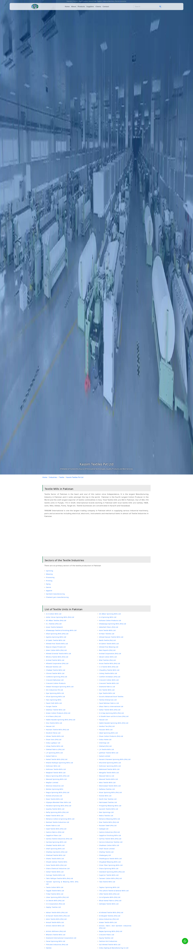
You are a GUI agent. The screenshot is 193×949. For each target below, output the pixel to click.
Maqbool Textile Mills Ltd (55, 773)
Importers (69, 1)
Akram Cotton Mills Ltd (108, 657)
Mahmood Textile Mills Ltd (109, 769)
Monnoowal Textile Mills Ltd (110, 786)
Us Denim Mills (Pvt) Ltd (55, 900)
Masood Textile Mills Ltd (108, 779)
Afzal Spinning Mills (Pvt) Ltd (57, 634)
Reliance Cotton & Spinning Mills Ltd (60, 819)
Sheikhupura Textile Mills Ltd (110, 859)
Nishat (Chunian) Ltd (54, 796)
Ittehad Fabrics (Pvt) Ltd (55, 749)
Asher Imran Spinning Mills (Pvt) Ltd (60, 617)
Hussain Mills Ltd (105, 730)
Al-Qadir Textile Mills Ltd (55, 640)
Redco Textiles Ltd (106, 816)
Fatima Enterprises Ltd (108, 700)
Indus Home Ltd (105, 739)
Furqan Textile (51, 706)
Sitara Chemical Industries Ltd (58, 868)
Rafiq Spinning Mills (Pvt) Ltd (57, 812)
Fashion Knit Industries (108, 941)
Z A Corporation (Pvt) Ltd (55, 904)
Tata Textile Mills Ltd (107, 882)
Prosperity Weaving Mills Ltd (110, 806)
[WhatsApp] (185, 941)
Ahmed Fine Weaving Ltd (108, 647)
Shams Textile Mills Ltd (55, 859)
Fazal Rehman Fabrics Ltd (109, 703)
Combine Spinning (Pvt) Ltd (56, 677)
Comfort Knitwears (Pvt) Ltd (109, 677)
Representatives (83, 1)
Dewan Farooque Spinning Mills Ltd (59, 687)
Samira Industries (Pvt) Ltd (109, 832)
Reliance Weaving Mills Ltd (109, 819)
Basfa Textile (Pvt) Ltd (107, 640)
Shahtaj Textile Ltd (106, 852)
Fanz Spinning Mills (53, 700)
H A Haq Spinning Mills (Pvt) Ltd (111, 713)
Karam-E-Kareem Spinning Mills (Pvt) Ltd (114, 759)
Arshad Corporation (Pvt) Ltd (110, 653)
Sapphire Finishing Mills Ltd (110, 835)
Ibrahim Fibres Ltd (53, 733)
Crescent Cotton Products (56, 683)
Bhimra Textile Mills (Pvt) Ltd (57, 657)
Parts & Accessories (120, 1)
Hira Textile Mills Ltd (54, 723)
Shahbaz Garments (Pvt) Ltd (56, 852)
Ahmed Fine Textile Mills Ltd (57, 644)
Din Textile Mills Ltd (106, 690)
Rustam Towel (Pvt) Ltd (108, 825)
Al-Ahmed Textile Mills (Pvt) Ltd (111, 912)
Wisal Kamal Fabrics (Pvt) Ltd (110, 900)
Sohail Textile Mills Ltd (55, 872)
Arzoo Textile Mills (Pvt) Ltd (109, 663)
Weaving (49, 574)
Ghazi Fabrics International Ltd (111, 706)
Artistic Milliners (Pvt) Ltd (56, 931)
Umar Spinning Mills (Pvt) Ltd (57, 897)
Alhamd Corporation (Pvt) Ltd (57, 663)
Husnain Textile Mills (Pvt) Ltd (57, 730)
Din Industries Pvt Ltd (54, 690)
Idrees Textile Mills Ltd (55, 736)
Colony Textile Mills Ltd (108, 673)
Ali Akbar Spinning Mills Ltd (110, 614)
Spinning (49, 571)
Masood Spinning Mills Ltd (56, 779)
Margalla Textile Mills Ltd (109, 773)
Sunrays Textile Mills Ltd (55, 875)
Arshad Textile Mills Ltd (55, 660)
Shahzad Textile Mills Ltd (55, 855)
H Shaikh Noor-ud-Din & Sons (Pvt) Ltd (113, 716)
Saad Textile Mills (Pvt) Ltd (56, 829)
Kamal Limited (104, 756)
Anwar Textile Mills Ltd (108, 922)
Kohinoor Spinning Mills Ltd (110, 766)
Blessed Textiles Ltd (53, 667)
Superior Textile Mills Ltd (109, 875)
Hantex (48, 948)
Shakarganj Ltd (105, 855)
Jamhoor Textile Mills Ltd (108, 753)
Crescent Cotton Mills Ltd (109, 680)
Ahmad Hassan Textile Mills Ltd (111, 637)
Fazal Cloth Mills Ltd (54, 703)
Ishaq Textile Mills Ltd (54, 746)
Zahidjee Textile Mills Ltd (109, 904)
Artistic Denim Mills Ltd (55, 926)
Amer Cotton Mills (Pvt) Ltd (56, 650)
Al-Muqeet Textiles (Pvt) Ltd (109, 916)
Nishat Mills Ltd (105, 796)
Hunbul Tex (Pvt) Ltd (107, 726)
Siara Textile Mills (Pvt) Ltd (56, 865)
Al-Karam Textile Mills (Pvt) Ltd (58, 916)
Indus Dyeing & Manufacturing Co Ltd (113, 948)
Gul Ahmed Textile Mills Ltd (109, 944)
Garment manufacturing (55, 594)
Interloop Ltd (104, 743)
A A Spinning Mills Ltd (107, 617)
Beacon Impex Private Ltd (56, 647)
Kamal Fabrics (51, 756)
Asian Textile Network (54, 627)
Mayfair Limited (52, 782)
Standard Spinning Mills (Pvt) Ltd (112, 872)
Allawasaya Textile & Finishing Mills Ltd (61, 630)
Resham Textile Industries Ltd (57, 822)
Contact (106, 6)
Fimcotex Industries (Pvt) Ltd (57, 944)
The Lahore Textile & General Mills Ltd (114, 891)
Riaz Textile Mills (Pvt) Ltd (109, 822)
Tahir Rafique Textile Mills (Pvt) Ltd (59, 878)
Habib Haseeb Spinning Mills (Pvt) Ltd (60, 720)
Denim (48, 587)
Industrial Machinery (108, 1)
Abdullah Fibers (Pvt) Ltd (108, 627)
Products (81, 6)
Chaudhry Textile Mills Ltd (109, 670)
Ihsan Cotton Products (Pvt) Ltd (111, 736)
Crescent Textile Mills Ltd (109, 683)
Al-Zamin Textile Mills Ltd (109, 644)
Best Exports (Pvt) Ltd (107, 650)
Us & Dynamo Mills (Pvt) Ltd (109, 897)
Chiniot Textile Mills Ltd (55, 673)
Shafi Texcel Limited (107, 849)
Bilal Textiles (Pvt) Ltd (107, 660)
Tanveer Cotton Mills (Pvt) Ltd (110, 878)
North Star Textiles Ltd (108, 799)
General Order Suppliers (95, 1)
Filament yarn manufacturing (57, 597)
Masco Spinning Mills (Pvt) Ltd (57, 776)
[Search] (160, 6)
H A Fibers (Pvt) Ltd (53, 716)
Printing (49, 581)
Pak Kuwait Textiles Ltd (108, 802)
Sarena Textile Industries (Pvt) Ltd (59, 839)
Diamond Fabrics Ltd (107, 687)
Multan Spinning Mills (54, 789)
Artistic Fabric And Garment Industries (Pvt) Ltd (115, 927)
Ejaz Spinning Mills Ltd (55, 693)
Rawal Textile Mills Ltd (54, 816)
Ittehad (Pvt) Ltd (105, 746)
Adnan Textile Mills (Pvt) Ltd (57, 912)
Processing (50, 577)
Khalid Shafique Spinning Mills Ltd (59, 763)
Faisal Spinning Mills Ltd (55, 941)
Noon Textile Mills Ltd (54, 799)
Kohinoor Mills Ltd (53, 766)
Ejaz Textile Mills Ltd (107, 693)
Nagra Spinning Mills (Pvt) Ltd (57, 792)
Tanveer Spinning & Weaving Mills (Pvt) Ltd (62, 883)
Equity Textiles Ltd (106, 938)
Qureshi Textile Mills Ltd (108, 809)
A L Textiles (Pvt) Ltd (54, 624)
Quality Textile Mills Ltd (55, 809)
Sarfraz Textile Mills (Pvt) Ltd (110, 839)
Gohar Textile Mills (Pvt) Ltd (109, 710)
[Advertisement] (96, 537)
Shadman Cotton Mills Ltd (109, 845)
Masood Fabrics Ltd (106, 776)
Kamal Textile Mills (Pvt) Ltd (56, 759)
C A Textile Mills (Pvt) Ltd (108, 667)
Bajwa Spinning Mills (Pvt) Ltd (110, 931)
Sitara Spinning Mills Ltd (108, 868)
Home (67, 6)
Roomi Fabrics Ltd (53, 825)
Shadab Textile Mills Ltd (55, 845)
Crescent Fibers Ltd (106, 935)
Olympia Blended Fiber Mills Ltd (58, 802)
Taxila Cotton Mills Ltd (54, 887)
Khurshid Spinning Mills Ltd (110, 763)
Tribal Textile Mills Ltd (54, 894)
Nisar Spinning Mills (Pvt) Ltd (110, 792)
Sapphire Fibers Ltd (53, 835)
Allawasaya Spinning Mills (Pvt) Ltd (112, 624)
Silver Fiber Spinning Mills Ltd (111, 865)
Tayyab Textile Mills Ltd (55, 891)
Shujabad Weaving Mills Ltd (110, 862)
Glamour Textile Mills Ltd (55, 710)
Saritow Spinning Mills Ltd (56, 842)
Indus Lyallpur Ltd (53, 743)
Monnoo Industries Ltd (55, 786)
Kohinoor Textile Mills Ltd (56, 769)
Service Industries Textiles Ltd (110, 842)
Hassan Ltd (103, 720)
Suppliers (90, 6)
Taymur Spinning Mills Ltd (109, 887)
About (73, 6)
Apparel (49, 591)
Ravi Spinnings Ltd (106, 812)
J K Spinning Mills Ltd (54, 753)
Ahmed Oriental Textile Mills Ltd (58, 653)
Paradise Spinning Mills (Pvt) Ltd (58, 806)
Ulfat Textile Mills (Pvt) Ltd (109, 894)
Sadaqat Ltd (103, 829)
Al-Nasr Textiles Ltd (106, 634)
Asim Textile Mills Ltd (107, 630)
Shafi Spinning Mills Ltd (55, 849)
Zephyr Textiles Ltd (53, 907)
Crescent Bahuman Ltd (55, 680)
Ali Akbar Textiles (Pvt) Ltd (56, 620)
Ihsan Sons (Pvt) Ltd (53, 739)
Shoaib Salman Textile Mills (56, 862)
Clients (98, 6)
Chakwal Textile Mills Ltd (55, 670)
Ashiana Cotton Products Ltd (110, 620)
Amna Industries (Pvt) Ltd (109, 919)
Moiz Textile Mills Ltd (107, 782)
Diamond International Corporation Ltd (61, 938)
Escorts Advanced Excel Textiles (111, 696)
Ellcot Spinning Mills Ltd (55, 696)
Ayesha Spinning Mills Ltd (56, 637)
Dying (48, 584)
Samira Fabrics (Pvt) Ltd (55, 832)
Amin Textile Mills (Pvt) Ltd (56, 919)
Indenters (75, 1)
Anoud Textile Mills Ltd (55, 922)
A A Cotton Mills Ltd (53, 614)
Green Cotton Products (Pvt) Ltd (58, 713)
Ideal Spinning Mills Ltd (108, 733)
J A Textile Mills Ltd (106, 749)
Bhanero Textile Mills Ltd (55, 935)
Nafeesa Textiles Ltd (107, 789)
